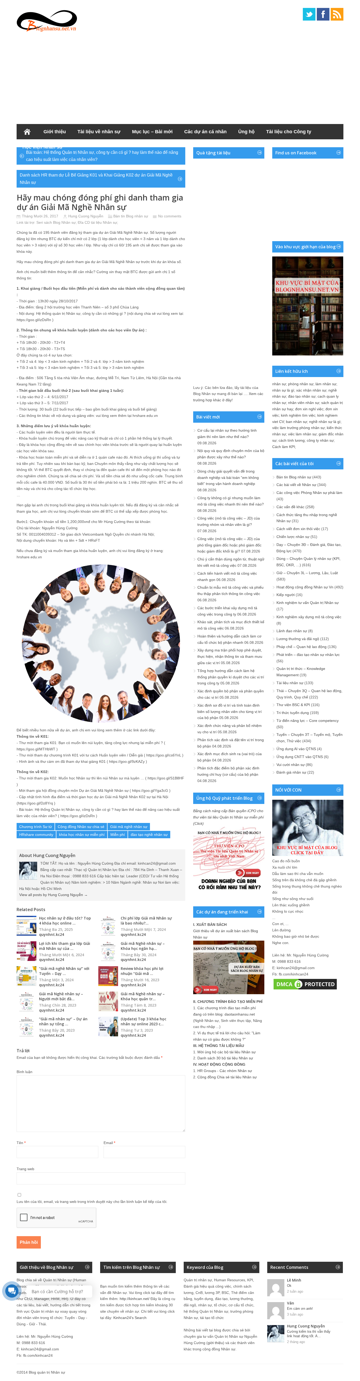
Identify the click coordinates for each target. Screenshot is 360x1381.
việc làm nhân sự (302, 434)
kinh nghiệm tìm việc (298, 415)
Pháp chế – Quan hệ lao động (301, 647)
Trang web (25, 1169)
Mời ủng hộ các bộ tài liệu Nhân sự (226, 1052)
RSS (337, 14)
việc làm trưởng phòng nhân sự (298, 428)
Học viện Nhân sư (42, 147)
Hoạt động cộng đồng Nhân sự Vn (304, 587)
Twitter (309, 14)
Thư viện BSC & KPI (293, 705)
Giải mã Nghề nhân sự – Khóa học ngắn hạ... (143, 946)
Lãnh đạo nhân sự (291, 631)
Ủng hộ (246, 131)
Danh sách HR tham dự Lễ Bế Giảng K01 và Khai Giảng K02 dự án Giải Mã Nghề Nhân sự (96, 178)
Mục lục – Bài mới (152, 131)
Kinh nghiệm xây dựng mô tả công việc (308, 617)
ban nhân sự (296, 422)
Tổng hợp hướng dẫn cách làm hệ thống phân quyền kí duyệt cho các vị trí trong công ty (230, 677)
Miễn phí (117, 834)
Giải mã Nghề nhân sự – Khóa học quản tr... (143, 996)
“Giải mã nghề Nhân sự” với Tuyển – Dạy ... (64, 971)
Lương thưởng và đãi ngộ (297, 639)
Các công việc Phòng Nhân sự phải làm (309, 493)
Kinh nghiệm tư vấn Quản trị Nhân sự (307, 603)
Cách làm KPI (283, 447)
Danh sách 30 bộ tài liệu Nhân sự (225, 1058)
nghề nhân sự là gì (324, 422)
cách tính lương (292, 440)
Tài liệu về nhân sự (98, 131)
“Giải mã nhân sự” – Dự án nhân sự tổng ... (63, 1021)
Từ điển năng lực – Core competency (307, 720)
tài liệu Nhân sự (104, 222)
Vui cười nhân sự (290, 765)
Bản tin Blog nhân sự (130, 216)
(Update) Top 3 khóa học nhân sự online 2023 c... (143, 1021)
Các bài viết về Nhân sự (296, 485)
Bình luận (24, 1072)
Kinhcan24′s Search (130, 1318)
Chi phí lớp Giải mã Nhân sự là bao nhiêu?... (146, 921)
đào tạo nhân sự (301, 396)
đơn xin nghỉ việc (309, 409)
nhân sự (279, 384)
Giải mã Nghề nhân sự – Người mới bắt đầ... (61, 996)
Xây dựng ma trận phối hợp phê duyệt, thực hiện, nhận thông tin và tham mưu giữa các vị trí (229, 656)
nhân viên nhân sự (303, 403)
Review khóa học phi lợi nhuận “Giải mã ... (142, 971)
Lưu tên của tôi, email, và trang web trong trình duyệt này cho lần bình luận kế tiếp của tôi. (92, 1201)
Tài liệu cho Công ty (288, 131)
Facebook (323, 14)
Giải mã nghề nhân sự (128, 827)
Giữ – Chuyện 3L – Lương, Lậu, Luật (307, 573)
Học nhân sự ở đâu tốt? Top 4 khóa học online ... (65, 921)
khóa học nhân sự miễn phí (82, 834)
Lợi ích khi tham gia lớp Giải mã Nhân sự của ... (64, 946)
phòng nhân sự (300, 384)
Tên (21, 1143)
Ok (289, 1286)
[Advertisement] (180, 76)
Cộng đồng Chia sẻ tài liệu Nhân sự (227, 1077)
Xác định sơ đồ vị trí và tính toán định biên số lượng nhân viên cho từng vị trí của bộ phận (229, 711)
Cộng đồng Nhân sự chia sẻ (81, 827)
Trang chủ (27, 131)
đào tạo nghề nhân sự (149, 834)
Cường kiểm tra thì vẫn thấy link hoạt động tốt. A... (308, 1334)
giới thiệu (215, 1343)
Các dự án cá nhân (205, 131)
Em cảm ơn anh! (300, 1309)
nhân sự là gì (283, 390)
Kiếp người (285, 595)
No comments (169, 216)
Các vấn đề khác (290, 507)
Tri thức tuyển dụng (292, 713)
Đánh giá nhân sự (291, 772)
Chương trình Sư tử (35, 827)
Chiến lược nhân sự (292, 537)
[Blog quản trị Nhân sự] (47, 20)
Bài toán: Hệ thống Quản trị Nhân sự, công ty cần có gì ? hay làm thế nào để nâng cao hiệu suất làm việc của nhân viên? (102, 156)
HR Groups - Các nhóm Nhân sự (224, 1071)
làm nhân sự (325, 384)
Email (109, 1143)
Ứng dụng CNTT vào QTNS (299, 757)
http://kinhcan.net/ (134, 1299)
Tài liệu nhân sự (289, 683)
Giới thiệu (54, 131)
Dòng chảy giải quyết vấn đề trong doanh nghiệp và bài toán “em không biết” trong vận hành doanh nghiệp (228, 477)
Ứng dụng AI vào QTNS (296, 749)
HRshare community (36, 834)
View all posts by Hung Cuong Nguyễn (53, 895)
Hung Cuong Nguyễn (85, 216)
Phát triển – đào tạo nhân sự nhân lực (308, 655)
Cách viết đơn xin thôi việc (298, 529)
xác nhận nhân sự (311, 390)
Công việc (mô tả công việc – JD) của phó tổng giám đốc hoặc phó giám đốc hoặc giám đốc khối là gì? (229, 545)
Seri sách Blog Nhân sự (56, 222)
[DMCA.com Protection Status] (305, 989)
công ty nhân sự (320, 440)
